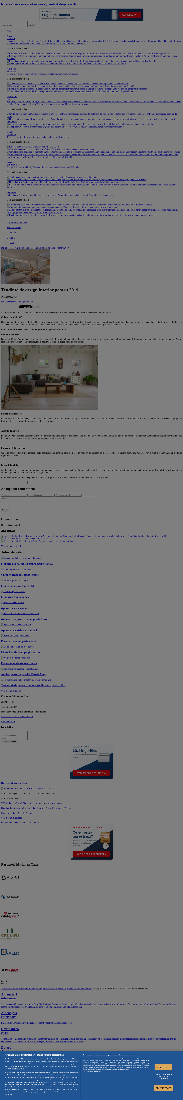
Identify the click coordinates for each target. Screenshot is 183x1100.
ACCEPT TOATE (163, 1067)
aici (31, 1085)
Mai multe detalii (18, 1068)
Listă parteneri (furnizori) (92, 1071)
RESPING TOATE (163, 1088)
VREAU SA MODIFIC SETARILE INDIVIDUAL (163, 1076)
